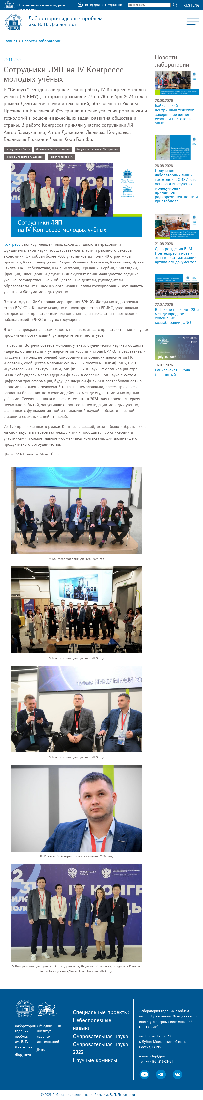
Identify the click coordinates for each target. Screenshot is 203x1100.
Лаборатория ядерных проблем (65, 21)
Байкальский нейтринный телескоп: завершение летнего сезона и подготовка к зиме (175, 114)
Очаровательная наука (100, 1036)
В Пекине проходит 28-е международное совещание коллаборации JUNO (177, 316)
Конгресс (12, 244)
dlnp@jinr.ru (159, 1056)
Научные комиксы (95, 1060)
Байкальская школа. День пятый (173, 372)
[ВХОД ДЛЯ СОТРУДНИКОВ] (80, 5)
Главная (10, 41)
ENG (196, 5)
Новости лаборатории (41, 41)
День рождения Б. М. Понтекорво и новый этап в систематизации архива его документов (176, 255)
